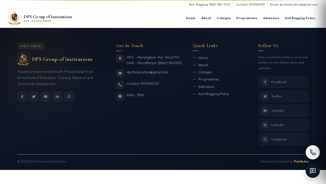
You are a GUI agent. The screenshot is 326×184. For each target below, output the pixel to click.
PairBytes (301, 161)
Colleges (223, 18)
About (206, 18)
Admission (271, 18)
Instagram (279, 139)
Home (190, 18)
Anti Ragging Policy (300, 18)
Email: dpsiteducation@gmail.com (294, 4)
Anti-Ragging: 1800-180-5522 (210, 4)
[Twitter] (34, 96)
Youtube (277, 110)
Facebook (279, 82)
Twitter (276, 96)
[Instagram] (69, 96)
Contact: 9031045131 (250, 4)
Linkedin (277, 125)
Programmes (246, 18)
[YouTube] (45, 96)
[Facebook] (22, 96)
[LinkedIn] (57, 96)
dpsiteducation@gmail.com (147, 72)
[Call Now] (313, 152)
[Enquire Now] (313, 171)
